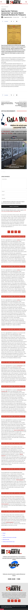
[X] (19, 232)
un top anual (19, 365)
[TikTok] (15, 232)
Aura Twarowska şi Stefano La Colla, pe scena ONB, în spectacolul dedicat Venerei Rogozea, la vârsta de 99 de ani (21, 104)
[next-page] (4, 171)
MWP (11, 607)
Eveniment (6, 6)
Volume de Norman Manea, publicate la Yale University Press (7, 103)
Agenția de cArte (8, 17)
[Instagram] (12, 232)
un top (18, 239)
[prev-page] (2, 171)
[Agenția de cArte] (2, 17)
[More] (16, 21)
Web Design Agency (5, 607)
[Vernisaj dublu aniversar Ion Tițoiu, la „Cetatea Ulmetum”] (14, 155)
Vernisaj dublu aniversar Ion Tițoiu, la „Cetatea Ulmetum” (14, 166)
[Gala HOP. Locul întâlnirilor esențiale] (14, 127)
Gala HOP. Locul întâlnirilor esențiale (14, 139)
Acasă (2, 6)
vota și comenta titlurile (19, 430)
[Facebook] (9, 232)
